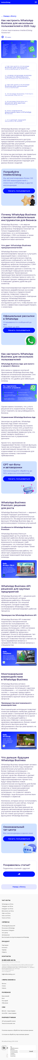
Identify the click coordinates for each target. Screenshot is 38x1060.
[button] (19, 190)
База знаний (5, 996)
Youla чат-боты (6, 918)
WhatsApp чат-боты (7, 904)
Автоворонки (6, 935)
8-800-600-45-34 (8, 960)
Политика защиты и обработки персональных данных (17, 1030)
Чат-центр (5, 932)
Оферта (4, 952)
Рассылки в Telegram (8, 930)
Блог (3, 998)
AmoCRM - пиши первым (9, 1013)
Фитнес (4, 983)
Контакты (4, 947)
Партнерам (5, 945)
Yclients (4, 988)
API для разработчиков (8, 1021)
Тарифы (4, 950)
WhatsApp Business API (8, 925)
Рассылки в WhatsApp (8, 928)
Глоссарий (5, 1000)
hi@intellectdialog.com (8, 974)
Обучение (5, 1003)
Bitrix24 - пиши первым (8, 1011)
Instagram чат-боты (7, 908)
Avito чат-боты (6, 915)
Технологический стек (8, 1023)
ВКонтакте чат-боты (8, 911)
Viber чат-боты (6, 913)
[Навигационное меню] (36, 2)
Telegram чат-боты (7, 906)
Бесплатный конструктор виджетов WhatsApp (15, 937)
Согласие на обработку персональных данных (15, 1034)
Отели (4, 986)
